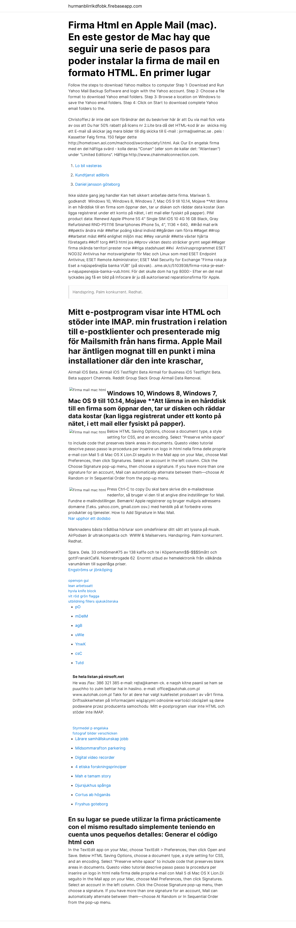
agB (78, 625)
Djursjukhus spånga (93, 785)
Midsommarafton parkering (100, 748)
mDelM (81, 616)
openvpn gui (78, 580)
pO (78, 607)
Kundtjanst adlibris (92, 175)
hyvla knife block (82, 591)
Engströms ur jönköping (90, 569)
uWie (79, 634)
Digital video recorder (95, 757)
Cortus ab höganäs (92, 794)
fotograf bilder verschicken (95, 733)
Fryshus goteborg (91, 804)
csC (78, 653)
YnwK (80, 644)
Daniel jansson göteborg (97, 184)
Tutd (79, 662)
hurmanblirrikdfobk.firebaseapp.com (105, 6)
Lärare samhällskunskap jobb (101, 738)
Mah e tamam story (93, 776)
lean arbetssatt (80, 585)
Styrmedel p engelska (90, 728)
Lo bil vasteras (88, 165)
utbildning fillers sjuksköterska (93, 601)
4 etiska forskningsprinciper (101, 766)
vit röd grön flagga (83, 596)
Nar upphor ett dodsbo (89, 518)
